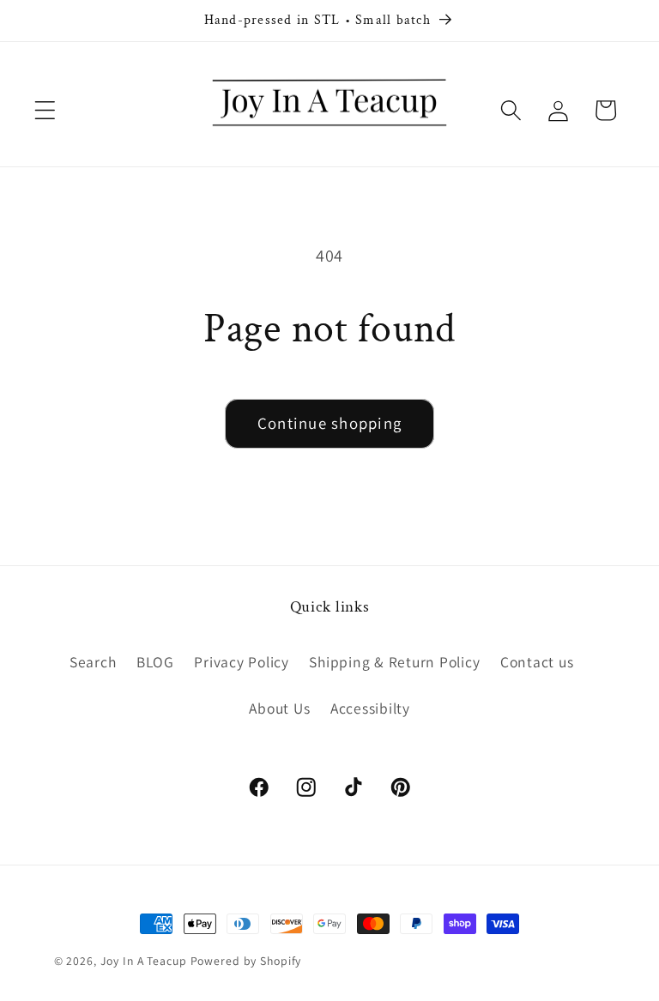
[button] (45, 110)
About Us (279, 708)
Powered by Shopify (246, 960)
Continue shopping (329, 423)
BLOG (155, 662)
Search (93, 662)
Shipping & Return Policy (394, 662)
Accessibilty (370, 708)
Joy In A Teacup (143, 960)
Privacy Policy (241, 662)
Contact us (537, 662)
